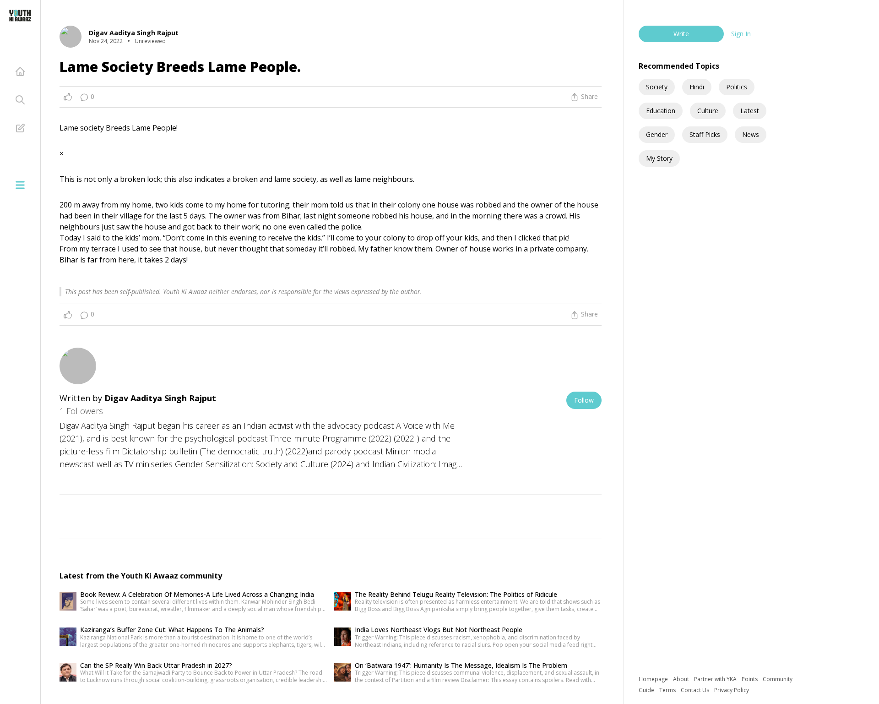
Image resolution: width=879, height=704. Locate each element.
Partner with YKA (716, 679)
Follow (584, 400)
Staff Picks (704, 134)
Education (660, 110)
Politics (736, 86)
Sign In (741, 33)
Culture (707, 110)
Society (656, 86)
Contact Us (696, 690)
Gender (656, 134)
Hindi (696, 86)
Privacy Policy (731, 690)
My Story (659, 158)
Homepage (654, 679)
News (750, 134)
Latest (749, 110)
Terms (668, 690)
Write (681, 33)
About (681, 679)
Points (750, 679)
